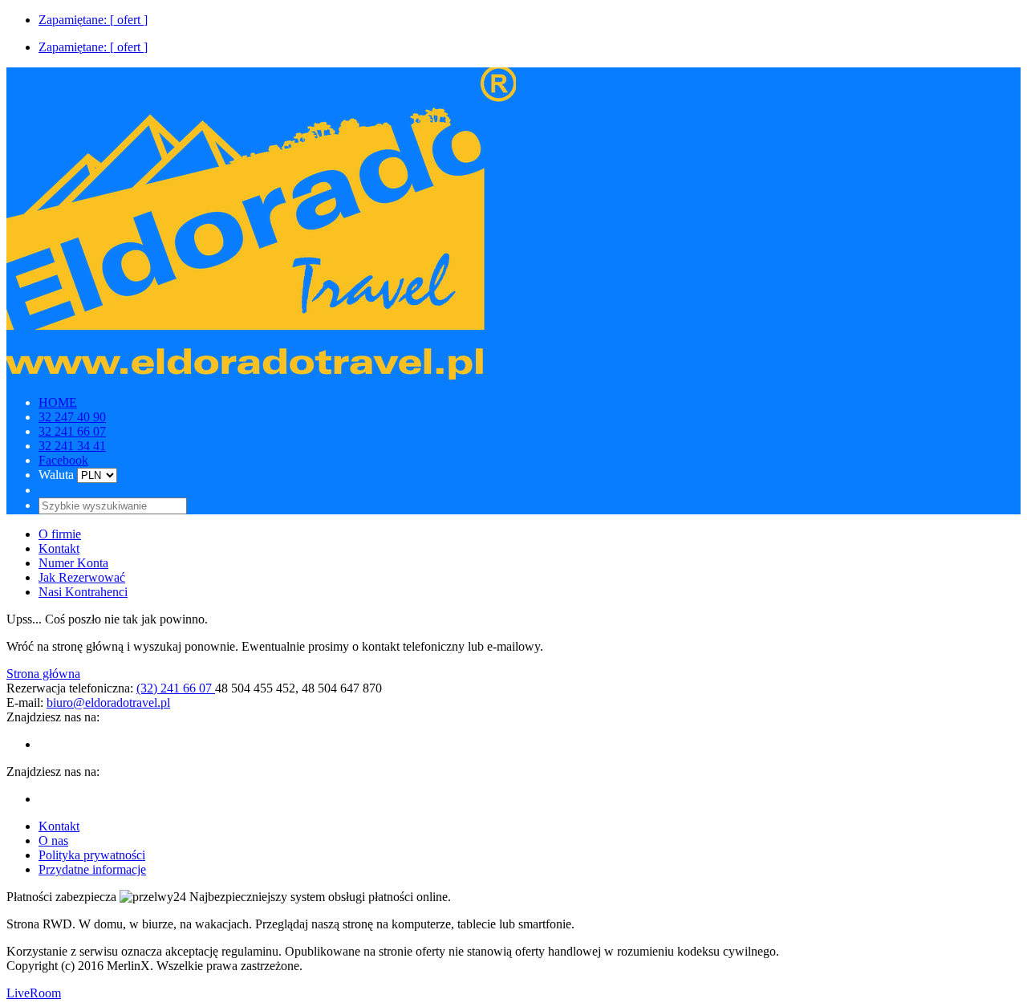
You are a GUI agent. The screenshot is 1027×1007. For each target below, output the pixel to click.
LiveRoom (33, 993)
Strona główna (43, 673)
